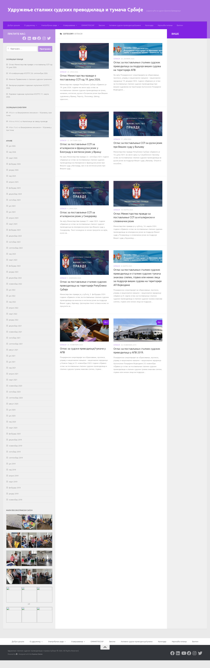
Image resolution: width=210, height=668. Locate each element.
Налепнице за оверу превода (35, 121)
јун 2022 (12, 296)
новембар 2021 (15, 332)
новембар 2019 (15, 446)
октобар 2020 (14, 392)
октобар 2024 (14, 200)
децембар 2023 (15, 236)
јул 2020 (12, 410)
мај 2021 (12, 368)
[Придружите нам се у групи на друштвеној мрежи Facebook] (39, 38)
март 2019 (13, 482)
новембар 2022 (15, 284)
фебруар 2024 (14, 230)
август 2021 (13, 350)
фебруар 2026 (14, 164)
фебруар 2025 (14, 188)
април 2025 (13, 182)
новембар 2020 (15, 386)
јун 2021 (12, 362)
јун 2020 (12, 416)
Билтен (180, 25)
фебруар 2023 (14, 266)
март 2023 (13, 260)
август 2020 (13, 404)
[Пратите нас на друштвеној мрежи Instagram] (44, 38)
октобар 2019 (14, 452)
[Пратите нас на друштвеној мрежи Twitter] (49, 38)
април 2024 (13, 218)
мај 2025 (12, 176)
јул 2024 (12, 206)
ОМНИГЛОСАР (87, 25)
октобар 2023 (14, 242)
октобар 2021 (14, 338)
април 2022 (13, 308)
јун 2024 (12, 212)
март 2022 (13, 314)
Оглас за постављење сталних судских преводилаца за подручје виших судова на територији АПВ (137, 66)
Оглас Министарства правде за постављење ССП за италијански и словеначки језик (134, 217)
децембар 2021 (15, 326)
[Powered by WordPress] (17, 654)
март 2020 (13, 428)
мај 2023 (12, 254)
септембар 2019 (16, 458)
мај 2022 (12, 302)
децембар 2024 (15, 194)
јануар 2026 (13, 170)
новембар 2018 (15, 500)
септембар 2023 (16, 248)
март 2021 (13, 380)
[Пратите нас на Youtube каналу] (34, 38)
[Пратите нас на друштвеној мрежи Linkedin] (29, 38)
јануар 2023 (13, 272)
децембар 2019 (15, 440)
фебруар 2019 (14, 488)
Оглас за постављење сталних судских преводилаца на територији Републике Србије (83, 285)
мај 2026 (12, 152)
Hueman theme (37, 654)
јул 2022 (12, 290)
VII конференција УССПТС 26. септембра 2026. (28, 73)
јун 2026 (12, 146)
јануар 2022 (13, 320)
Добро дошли (14, 25)
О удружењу (29, 25)
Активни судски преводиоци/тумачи (125, 25)
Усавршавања (69, 25)
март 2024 (13, 224)
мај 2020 (12, 422)
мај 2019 (12, 470)
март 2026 (13, 158)
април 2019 (13, 476)
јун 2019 (12, 464)
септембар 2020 (16, 398)
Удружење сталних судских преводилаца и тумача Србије (75, 9)
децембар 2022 (15, 278)
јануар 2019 (13, 494)
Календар (149, 25)
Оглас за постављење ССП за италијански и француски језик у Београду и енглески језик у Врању (80, 148)
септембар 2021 (16, 344)
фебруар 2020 (14, 434)
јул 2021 (12, 356)
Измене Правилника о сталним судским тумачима (30, 79)
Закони (102, 25)
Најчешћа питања (165, 25)
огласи (63, 72)
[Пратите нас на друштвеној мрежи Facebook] (24, 38)
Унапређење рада (49, 25)
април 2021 (13, 374)
